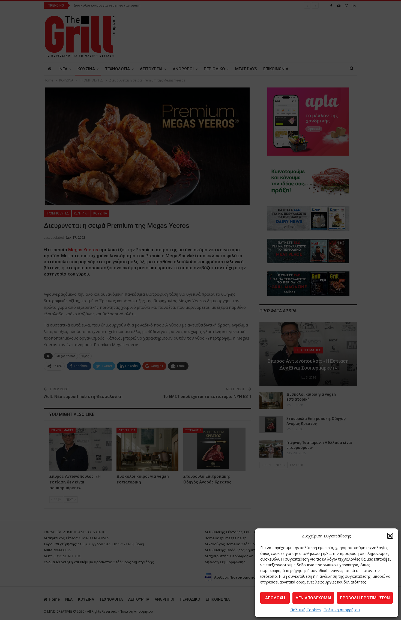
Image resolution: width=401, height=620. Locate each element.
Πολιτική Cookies (305, 609)
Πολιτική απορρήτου (342, 609)
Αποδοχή (275, 597)
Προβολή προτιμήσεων (365, 597)
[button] (390, 536)
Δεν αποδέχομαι (313, 597)
